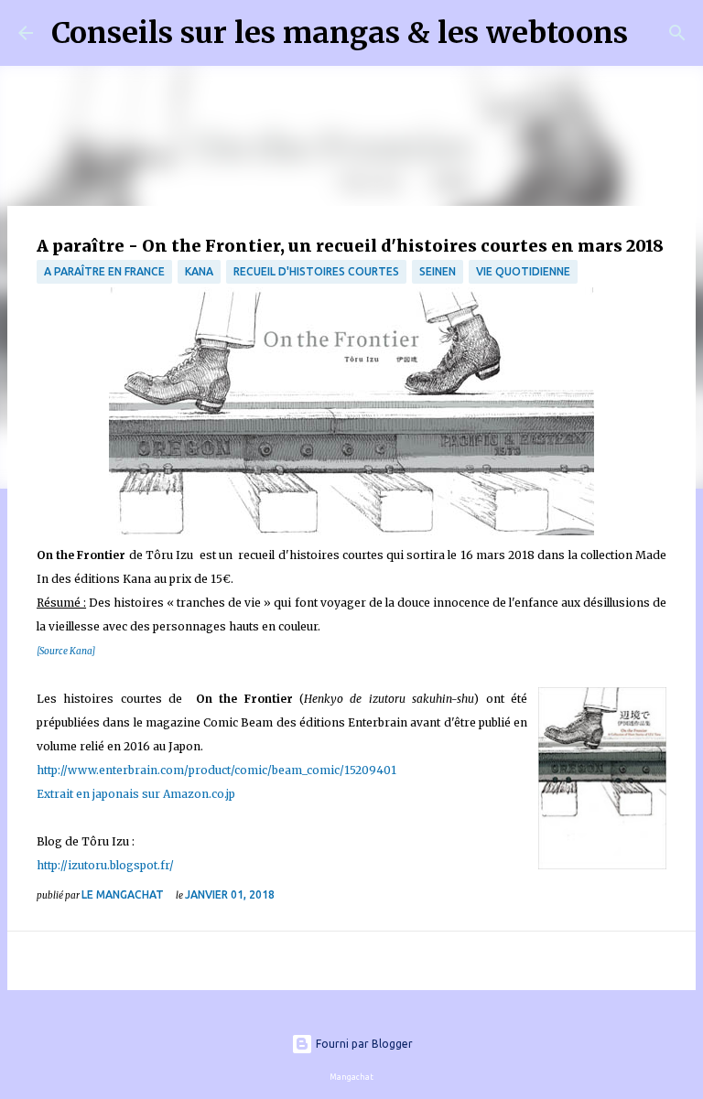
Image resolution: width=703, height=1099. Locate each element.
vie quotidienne (523, 271)
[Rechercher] (654, 33)
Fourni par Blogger (363, 1044)
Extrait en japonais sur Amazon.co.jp (136, 794)
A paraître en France (104, 271)
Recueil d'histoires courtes (316, 271)
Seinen (437, 271)
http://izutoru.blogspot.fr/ (105, 865)
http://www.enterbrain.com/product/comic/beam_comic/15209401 (218, 770)
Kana (199, 271)
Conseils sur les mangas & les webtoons (339, 33)
